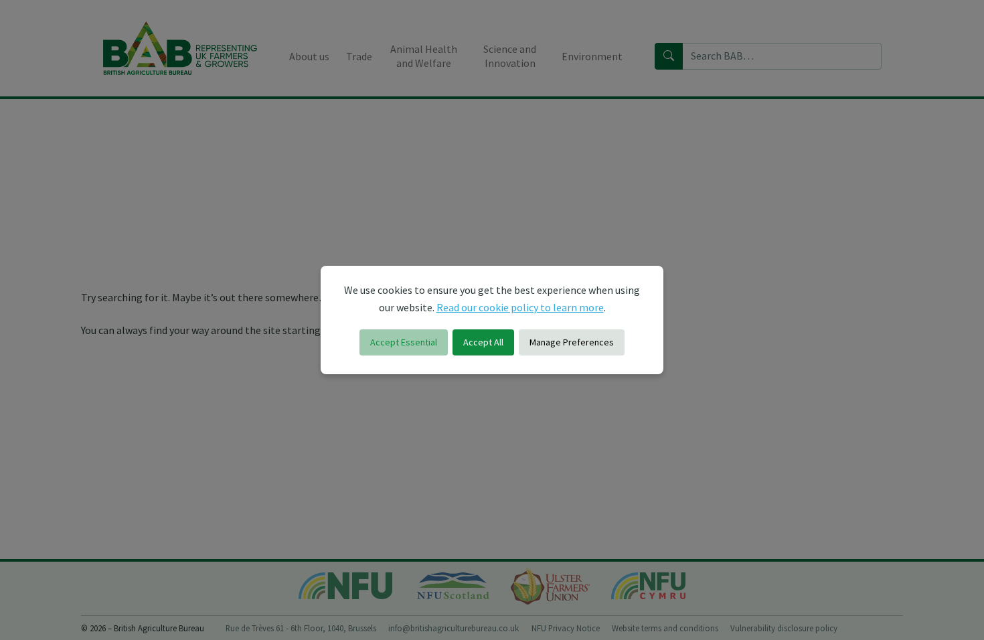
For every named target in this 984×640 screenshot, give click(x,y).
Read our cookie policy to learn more (520, 307)
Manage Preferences (571, 342)
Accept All (483, 342)
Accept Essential (403, 342)
